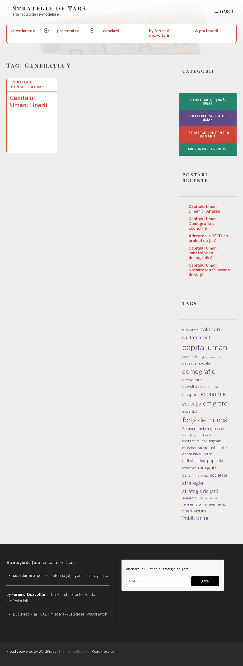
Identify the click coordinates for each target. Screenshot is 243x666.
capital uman (204, 347)
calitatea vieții (197, 337)
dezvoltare (192, 380)
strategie (192, 483)
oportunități (191, 454)
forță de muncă (205, 420)
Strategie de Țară (50, 8)
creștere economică (210, 357)
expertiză (189, 411)
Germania (189, 429)
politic (208, 454)
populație (215, 460)
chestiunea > (23, 31)
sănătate (189, 498)
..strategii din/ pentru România (208, 134)
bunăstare (190, 330)
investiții (187, 435)
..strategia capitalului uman (27, 85)
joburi (197, 435)
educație (191, 404)
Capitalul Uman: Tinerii (28, 102)
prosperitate (189, 468)
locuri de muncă (194, 441)
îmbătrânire (195, 518)
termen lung (191, 504)
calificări (210, 329)
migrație (215, 441)
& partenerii (206, 31)
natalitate (218, 447)
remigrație (208, 467)
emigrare (215, 403)
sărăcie (203, 498)
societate (218, 475)
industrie (222, 429)
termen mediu (214, 504)
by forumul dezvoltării (159, 33)
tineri (187, 511)
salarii (189, 475)
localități (208, 435)
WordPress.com (104, 651)
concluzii (111, 31)
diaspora (190, 394)
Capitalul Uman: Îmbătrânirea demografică (203, 253)
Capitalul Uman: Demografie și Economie (203, 224)
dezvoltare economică (200, 386)
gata (205, 581)
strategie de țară (200, 491)
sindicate (203, 475)
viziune (200, 511)
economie (213, 394)
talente (213, 498)
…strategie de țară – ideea (208, 101)
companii (189, 357)
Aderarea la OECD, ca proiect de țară (208, 238)
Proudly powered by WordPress (31, 651)
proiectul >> (68, 31)
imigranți (206, 429)
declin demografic (196, 363)
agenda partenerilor (208, 149)
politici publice (193, 461)
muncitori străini (195, 448)
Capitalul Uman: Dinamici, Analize (204, 209)
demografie (198, 371)
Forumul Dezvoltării (29, 594)
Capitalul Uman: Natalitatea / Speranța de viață (210, 270)
